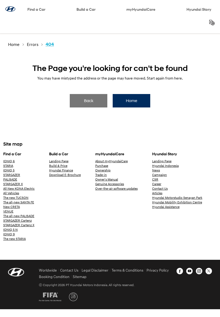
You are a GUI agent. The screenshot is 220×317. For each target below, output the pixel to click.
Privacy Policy (157, 270)
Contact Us (160, 188)
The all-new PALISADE (18, 216)
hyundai (10, 9)
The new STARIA (14, 239)
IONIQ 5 (8, 170)
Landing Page (58, 161)
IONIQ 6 (9, 161)
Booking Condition (54, 276)
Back (88, 100)
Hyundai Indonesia (165, 166)
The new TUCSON (15, 198)
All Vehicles (11, 193)
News (156, 170)
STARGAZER (11, 175)
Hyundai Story (198, 9)
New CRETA (11, 207)
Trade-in (101, 175)
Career (156, 184)
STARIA (8, 166)
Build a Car (86, 9)
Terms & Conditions (127, 270)
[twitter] (209, 271)
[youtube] (189, 271)
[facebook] (180, 271)
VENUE (8, 211)
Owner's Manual (106, 179)
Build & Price (58, 166)
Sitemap (79, 276)
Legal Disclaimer (95, 270)
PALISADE (10, 179)
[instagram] (199, 271)
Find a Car (36, 9)
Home (131, 100)
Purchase (101, 166)
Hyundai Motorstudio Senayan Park (177, 198)
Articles (157, 193)
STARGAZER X (13, 184)
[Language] (212, 22)
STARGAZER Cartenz (17, 220)
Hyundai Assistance (165, 207)
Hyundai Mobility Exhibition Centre (177, 202)
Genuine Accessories (109, 184)
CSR (155, 179)
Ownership (103, 170)
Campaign (159, 175)
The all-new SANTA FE (18, 202)
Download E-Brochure (65, 175)
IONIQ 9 (9, 234)
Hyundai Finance (61, 170)
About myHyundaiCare (111, 161)
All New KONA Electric (19, 188)
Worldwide (48, 270)
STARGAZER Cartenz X (18, 225)
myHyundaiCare (140, 9)
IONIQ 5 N (10, 230)
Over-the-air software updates (116, 188)
